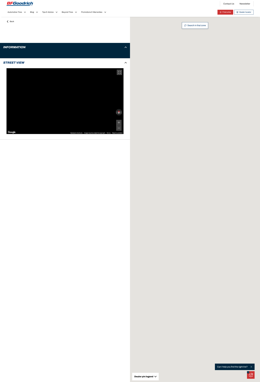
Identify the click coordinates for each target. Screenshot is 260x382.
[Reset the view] (119, 112)
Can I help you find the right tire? (232, 367)
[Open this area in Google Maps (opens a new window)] (11, 132)
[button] (248, 372)
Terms (109, 133)
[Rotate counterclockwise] (117, 112)
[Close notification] (251, 367)
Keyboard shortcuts (76, 133)
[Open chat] (251, 375)
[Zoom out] (119, 128)
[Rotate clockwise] (121, 112)
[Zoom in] (119, 122)
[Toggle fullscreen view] (119, 72)
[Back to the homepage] (19, 3)
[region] (64, 101)
